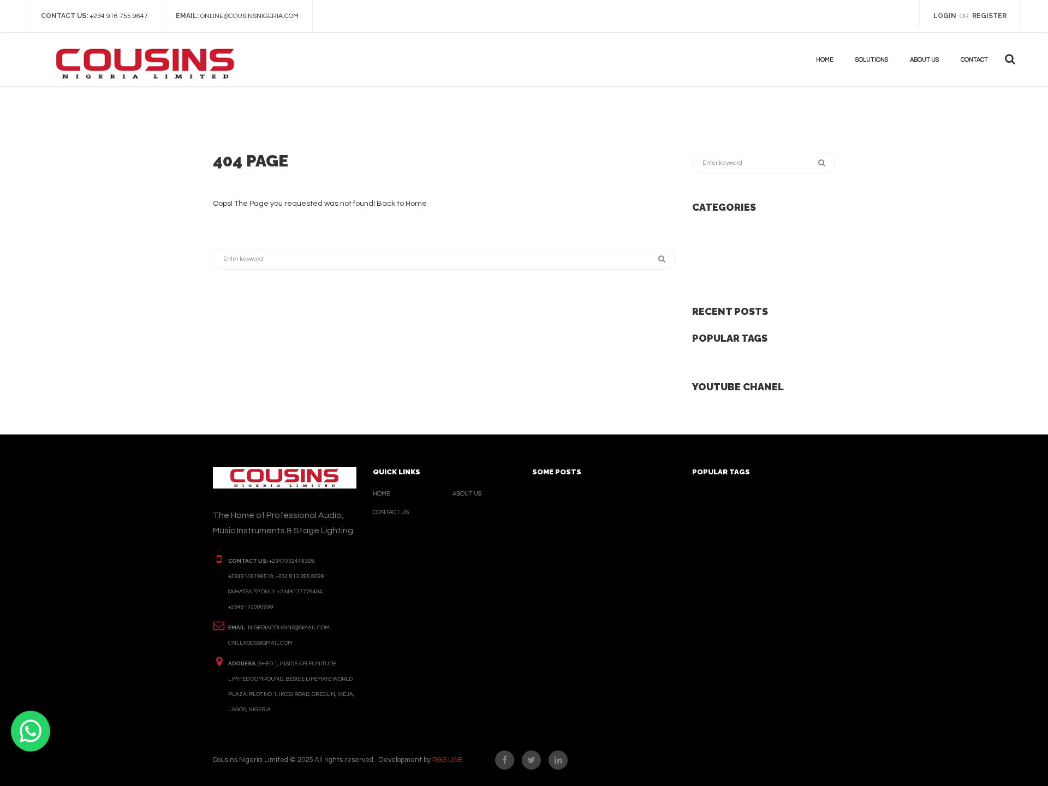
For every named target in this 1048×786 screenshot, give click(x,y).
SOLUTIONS (871, 60)
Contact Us (391, 512)
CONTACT (974, 60)
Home (824, 60)
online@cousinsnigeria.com (249, 16)
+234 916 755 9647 (119, 16)
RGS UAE (447, 760)
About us (924, 60)
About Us (466, 494)
